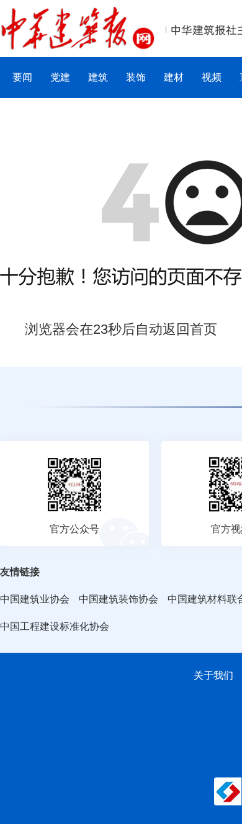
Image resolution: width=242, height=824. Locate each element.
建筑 (98, 77)
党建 (60, 77)
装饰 (136, 77)
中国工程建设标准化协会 (54, 626)
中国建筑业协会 (34, 599)
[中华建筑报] (77, 13)
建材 (174, 77)
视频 (212, 77)
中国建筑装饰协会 (118, 599)
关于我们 (213, 675)
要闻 (22, 77)
